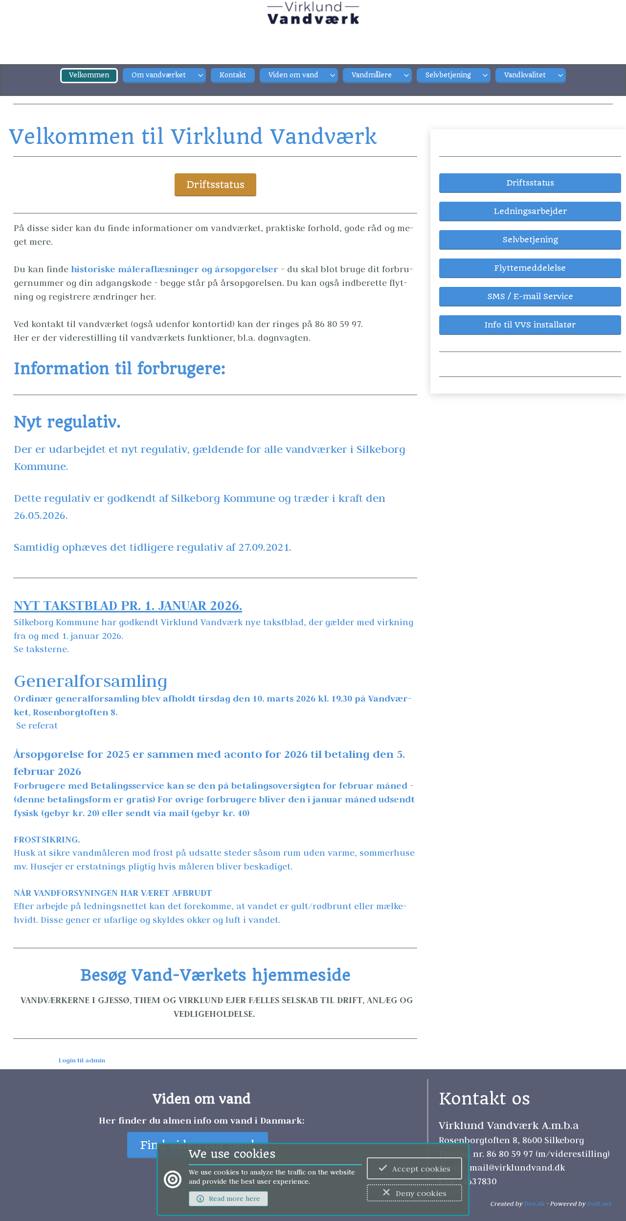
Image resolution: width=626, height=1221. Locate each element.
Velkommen (89, 75)
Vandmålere (372, 75)
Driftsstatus (215, 184)
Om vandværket (159, 75)
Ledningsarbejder (530, 211)
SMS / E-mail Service (530, 296)
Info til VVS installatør (530, 324)
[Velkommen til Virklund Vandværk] (313, 19)
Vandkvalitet (525, 75)
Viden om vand (293, 75)
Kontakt (233, 75)
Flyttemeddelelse (530, 268)
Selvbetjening (448, 75)
